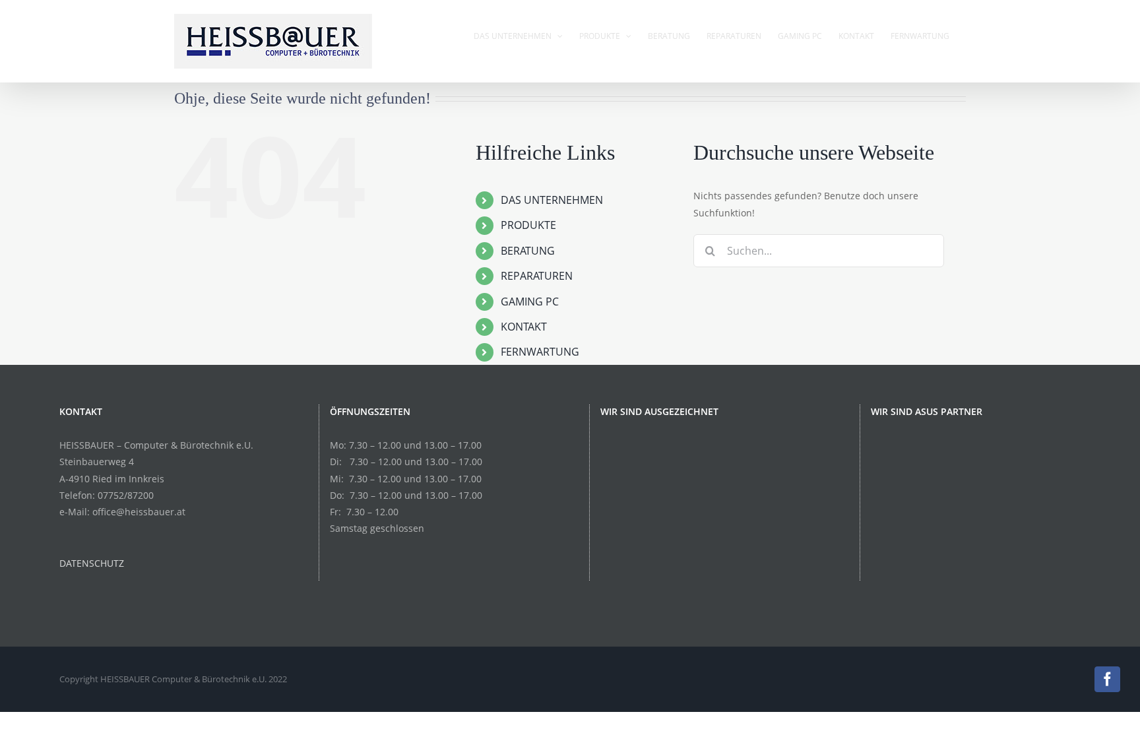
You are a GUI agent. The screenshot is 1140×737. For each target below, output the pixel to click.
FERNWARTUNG (540, 351)
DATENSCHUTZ (91, 563)
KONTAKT (524, 326)
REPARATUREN (537, 276)
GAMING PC (530, 301)
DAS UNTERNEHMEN (552, 200)
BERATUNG (528, 250)
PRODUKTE (528, 225)
